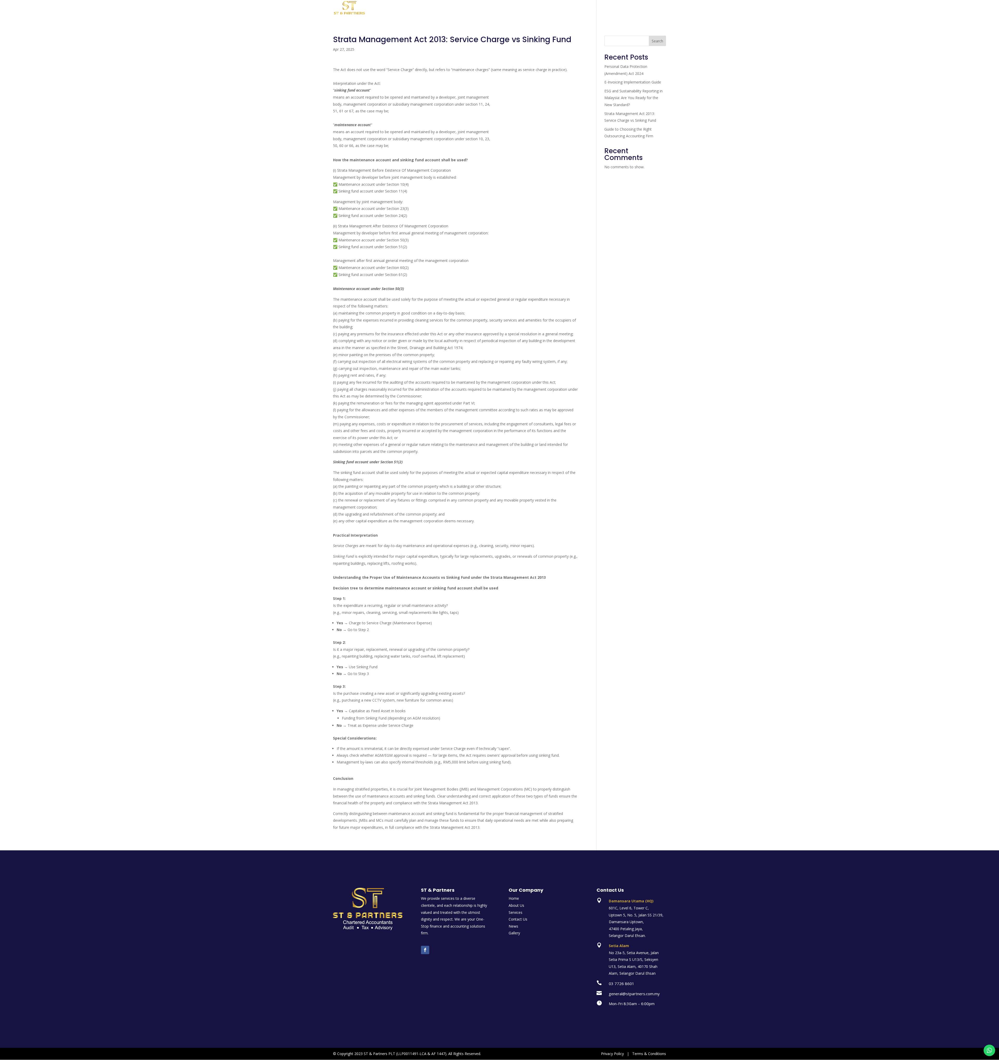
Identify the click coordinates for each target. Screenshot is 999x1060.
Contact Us (639, 11)
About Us (566, 11)
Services (515, 912)
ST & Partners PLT (379, 1053)
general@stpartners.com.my (634, 993)
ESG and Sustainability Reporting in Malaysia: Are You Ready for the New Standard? (633, 97)
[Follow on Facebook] (425, 950)
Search (657, 40)
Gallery (616, 11)
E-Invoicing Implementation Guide (632, 82)
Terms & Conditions (649, 1053)
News (661, 11)
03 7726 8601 (621, 983)
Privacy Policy (612, 1053)
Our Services (592, 11)
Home (545, 11)
